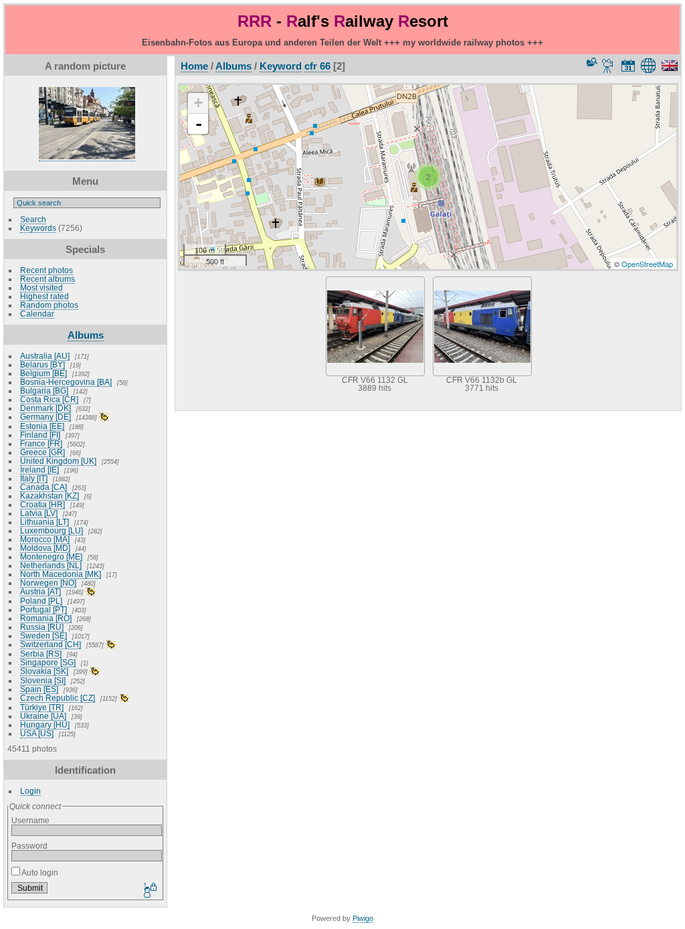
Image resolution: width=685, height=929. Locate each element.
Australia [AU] (45, 355)
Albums (86, 335)
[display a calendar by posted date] (628, 65)
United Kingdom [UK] (58, 460)
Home (194, 66)
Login (30, 790)
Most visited (41, 287)
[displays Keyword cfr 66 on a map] (651, 65)
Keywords (38, 228)
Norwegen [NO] (48, 582)
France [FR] (41, 443)
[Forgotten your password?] (149, 891)
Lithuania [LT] (44, 521)
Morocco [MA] (45, 539)
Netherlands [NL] (51, 565)
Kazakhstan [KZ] (49, 495)
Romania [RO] (46, 618)
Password (29, 845)
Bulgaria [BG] (44, 390)
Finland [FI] (40, 434)
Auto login (39, 872)
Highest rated (44, 296)
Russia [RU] (42, 626)
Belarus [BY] (42, 364)
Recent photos (46, 270)
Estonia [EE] (42, 426)
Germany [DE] (45, 416)
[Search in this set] (591, 62)
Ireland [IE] (39, 469)
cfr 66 (317, 66)
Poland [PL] (41, 600)
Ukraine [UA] (43, 715)
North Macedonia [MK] (60, 574)
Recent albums (47, 278)
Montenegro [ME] (51, 556)
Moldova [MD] (45, 547)
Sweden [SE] (43, 635)
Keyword (281, 66)
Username (30, 820)
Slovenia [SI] (43, 680)
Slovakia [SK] (44, 671)
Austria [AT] (40, 591)
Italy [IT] (33, 478)
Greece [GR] (42, 452)
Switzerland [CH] (50, 644)
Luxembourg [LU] (51, 530)
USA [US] (37, 733)
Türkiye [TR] (42, 707)
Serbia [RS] (41, 653)
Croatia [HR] (42, 504)
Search (33, 219)
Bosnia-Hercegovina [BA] (66, 381)
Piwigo (363, 918)
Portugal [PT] (43, 609)
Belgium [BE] (43, 373)
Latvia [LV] (39, 513)
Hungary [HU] (45, 724)
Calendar (37, 313)
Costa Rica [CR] (49, 399)
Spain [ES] (39, 689)
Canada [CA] (43, 487)
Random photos (49, 305)
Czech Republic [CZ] (57, 697)
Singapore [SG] (48, 662)
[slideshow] (608, 65)
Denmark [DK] (45, 408)
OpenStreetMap (647, 263)
